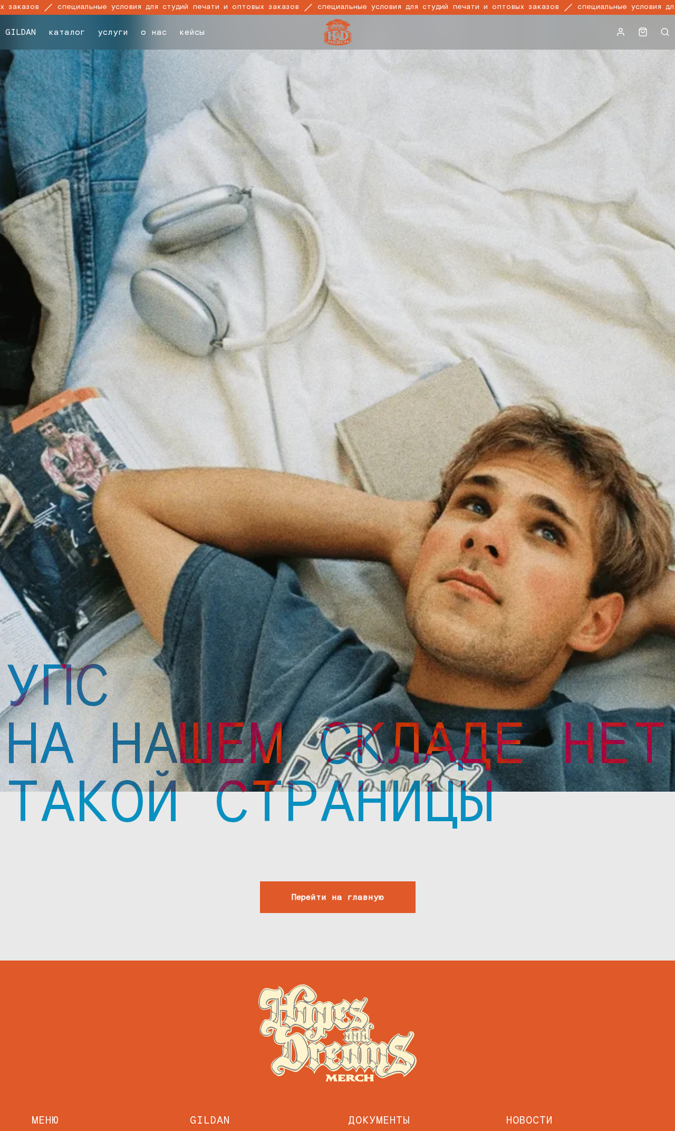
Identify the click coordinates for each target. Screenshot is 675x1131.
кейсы (192, 32)
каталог (67, 32)
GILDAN (20, 32)
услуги (113, 32)
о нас (154, 32)
